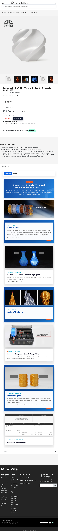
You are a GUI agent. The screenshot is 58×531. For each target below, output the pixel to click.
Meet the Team (5, 482)
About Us (3, 480)
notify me (18, 118)
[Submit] (3, 6)
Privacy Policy (4, 500)
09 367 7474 (27, 477)
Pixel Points (4, 477)
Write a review (21, 95)
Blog (2, 486)
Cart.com (34, 530)
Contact (3, 505)
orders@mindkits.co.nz (30, 480)
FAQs (2, 484)
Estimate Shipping (11, 121)
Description (5, 166)
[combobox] (29, 6)
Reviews (15, 173)
